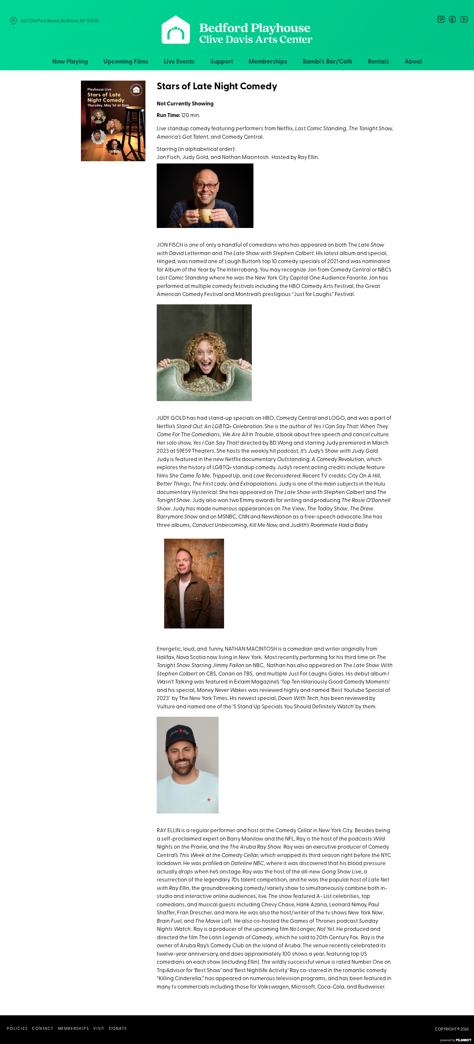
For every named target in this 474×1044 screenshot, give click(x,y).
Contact (43, 1029)
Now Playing (70, 62)
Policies (17, 1029)
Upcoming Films (126, 62)
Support (221, 62)
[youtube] (463, 19)
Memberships (268, 62)
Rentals (378, 62)
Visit (98, 1029)
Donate (118, 1029)
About (413, 62)
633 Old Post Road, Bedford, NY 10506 (60, 21)
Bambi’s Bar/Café (327, 62)
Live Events (179, 62)
